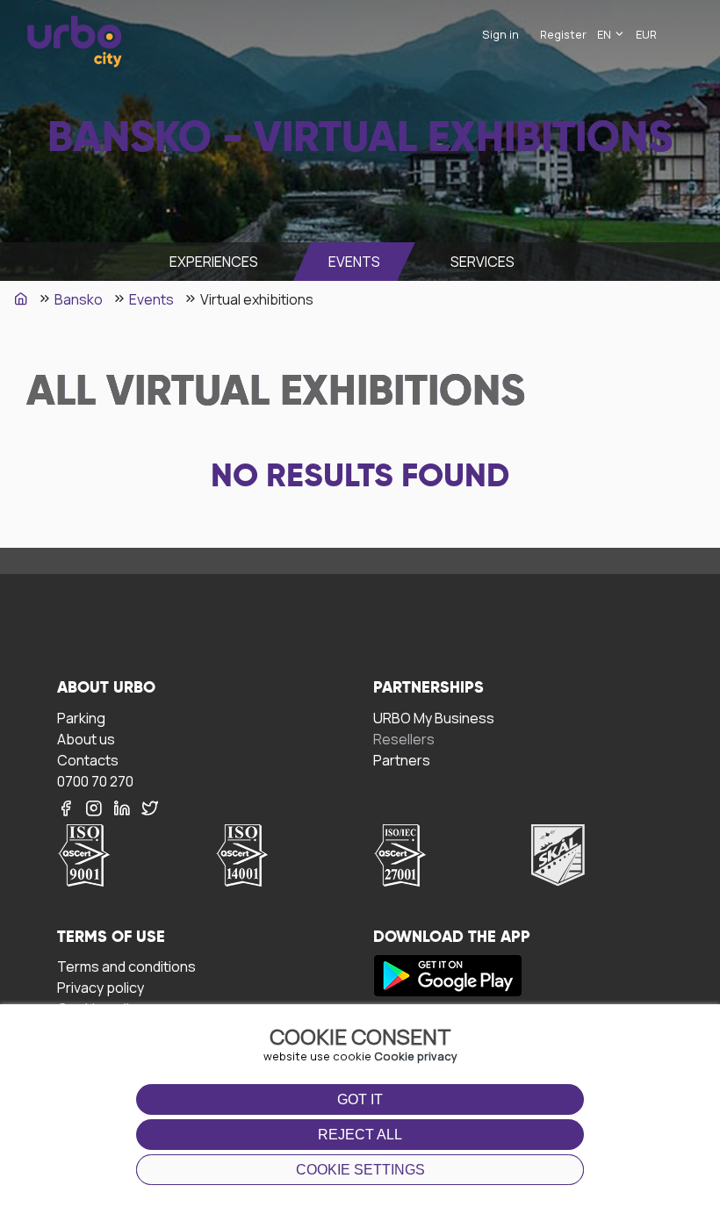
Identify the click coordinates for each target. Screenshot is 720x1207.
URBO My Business (433, 717)
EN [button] (605, 34)
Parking (81, 717)
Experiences (213, 261)
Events (354, 261)
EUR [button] (646, 34)
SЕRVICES (482, 261)
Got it (360, 1099)
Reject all (360, 1134)
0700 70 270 (95, 781)
